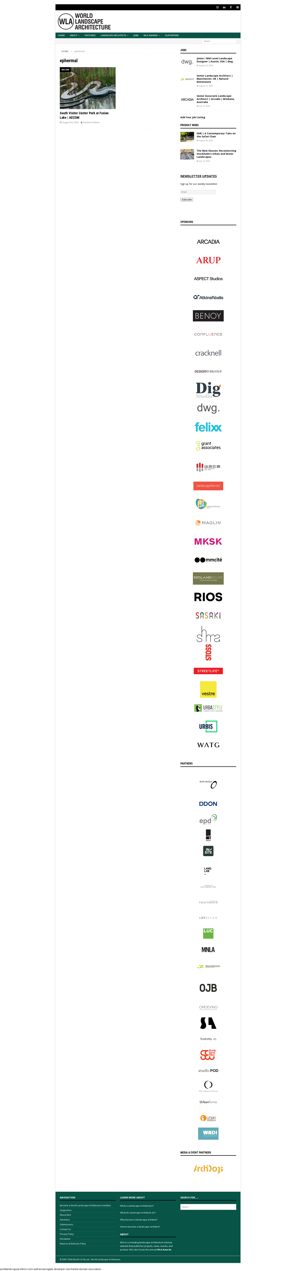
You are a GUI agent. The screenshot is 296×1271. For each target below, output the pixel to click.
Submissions (66, 1224)
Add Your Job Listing (192, 117)
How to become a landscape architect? (140, 1226)
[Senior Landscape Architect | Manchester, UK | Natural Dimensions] (187, 79)
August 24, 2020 (70, 122)
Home (61, 35)
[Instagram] (217, 7)
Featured (90, 35)
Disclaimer (65, 1238)
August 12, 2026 (206, 85)
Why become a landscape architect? (138, 1219)
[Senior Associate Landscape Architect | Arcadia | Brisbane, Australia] (187, 99)
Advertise (65, 1219)
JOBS (135, 35)
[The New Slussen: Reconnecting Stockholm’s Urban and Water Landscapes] (187, 154)
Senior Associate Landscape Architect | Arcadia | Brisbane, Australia (216, 99)
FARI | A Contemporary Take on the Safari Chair (216, 135)
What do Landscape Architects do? (138, 1212)
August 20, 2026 (206, 140)
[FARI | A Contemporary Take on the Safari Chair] (187, 137)
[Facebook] (231, 7)
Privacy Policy (67, 1234)
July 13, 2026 (204, 161)
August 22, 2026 (206, 65)
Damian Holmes (91, 122)
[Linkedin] (224, 7)
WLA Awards (151, 35)
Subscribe (187, 199)
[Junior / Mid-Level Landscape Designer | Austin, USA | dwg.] (187, 62)
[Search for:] (219, 40)
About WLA (65, 1214)
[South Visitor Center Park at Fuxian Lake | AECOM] (88, 88)
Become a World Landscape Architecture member (85, 1205)
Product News (189, 125)
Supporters (172, 35)
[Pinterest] (238, 7)
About (73, 35)
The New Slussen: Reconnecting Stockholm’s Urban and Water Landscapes (216, 153)
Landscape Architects (113, 35)
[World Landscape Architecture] (84, 30)
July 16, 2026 (204, 106)
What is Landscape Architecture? (137, 1205)
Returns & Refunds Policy (73, 1243)
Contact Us (65, 1229)
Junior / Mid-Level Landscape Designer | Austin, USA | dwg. (215, 60)
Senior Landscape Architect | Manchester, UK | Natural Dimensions (215, 78)
